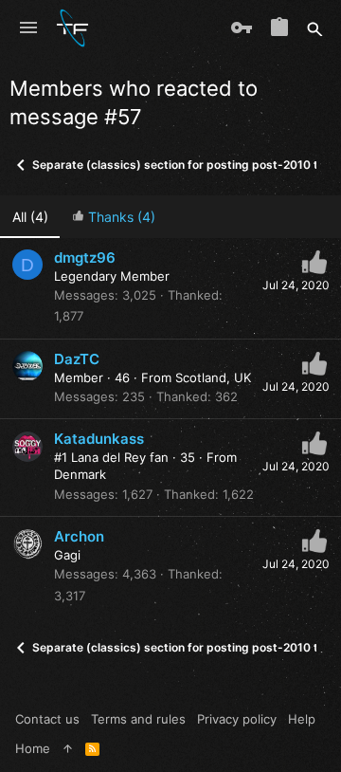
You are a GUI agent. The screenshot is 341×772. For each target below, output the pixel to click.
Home (32, 748)
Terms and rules (138, 718)
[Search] (315, 28)
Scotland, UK (213, 377)
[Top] (68, 748)
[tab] (113, 216)
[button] (28, 28)
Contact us (47, 718)
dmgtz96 (85, 257)
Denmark (80, 474)
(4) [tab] (30, 217)
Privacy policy (237, 718)
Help (301, 718)
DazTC (76, 359)
